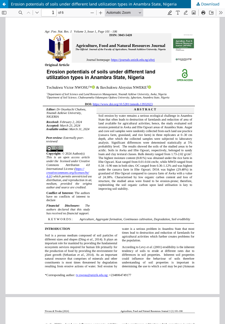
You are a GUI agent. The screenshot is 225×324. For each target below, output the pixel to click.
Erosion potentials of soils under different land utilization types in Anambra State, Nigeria (94, 4)
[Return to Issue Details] (4, 4)
